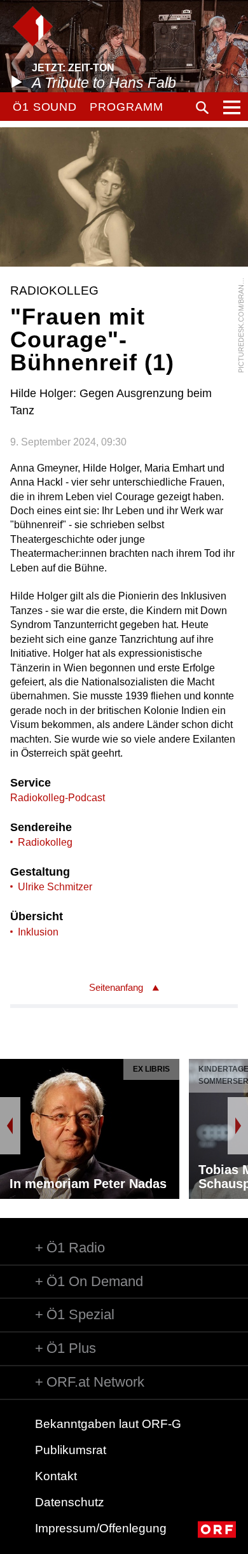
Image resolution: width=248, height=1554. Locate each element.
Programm (126, 107)
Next (238, 1125)
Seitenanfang (116, 987)
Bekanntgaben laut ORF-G (108, 1424)
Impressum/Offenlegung (101, 1528)
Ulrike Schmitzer (55, 886)
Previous (10, 1125)
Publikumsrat (70, 1450)
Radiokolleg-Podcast (57, 797)
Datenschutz (69, 1502)
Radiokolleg (45, 842)
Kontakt (56, 1476)
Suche (202, 107)
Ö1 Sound (45, 107)
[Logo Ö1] (33, 26)
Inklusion (38, 932)
